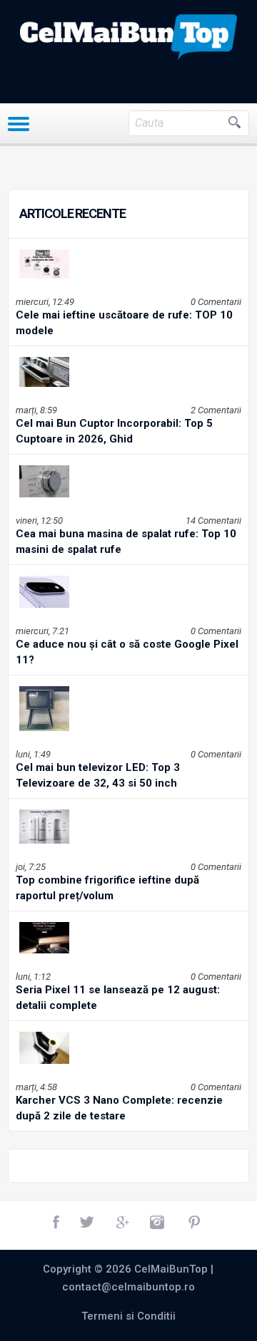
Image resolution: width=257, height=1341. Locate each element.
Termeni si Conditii (128, 1316)
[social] (57, 1222)
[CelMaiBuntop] (129, 37)
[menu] (18, 124)
